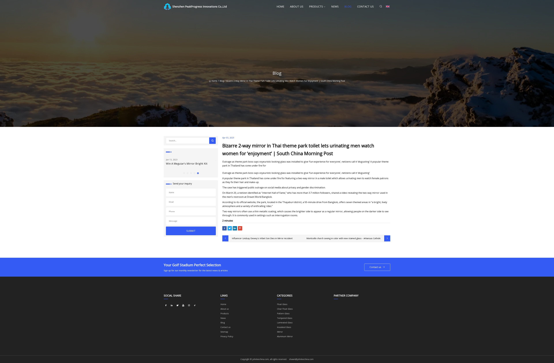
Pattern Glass (283, 313)
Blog (347, 6)
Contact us (365, 6)
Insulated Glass (284, 327)
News (335, 6)
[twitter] (177, 305)
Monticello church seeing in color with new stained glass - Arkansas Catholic (343, 238)
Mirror (280, 331)
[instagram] (189, 305)
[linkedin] (172, 305)
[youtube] (183, 305)
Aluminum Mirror (285, 336)
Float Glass (282, 304)
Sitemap (224, 331)
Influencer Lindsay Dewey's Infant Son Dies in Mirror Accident (262, 238)
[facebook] (166, 305)
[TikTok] (195, 305)
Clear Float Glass (285, 308)
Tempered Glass (284, 318)
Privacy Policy (226, 336)
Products (316, 6)
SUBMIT (190, 230)
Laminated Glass (285, 322)
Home (280, 6)
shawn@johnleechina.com (301, 359)
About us (296, 6)
